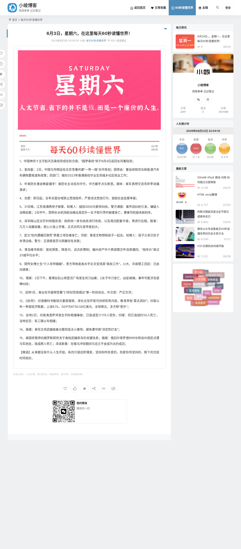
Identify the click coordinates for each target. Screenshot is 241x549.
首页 (14, 19)
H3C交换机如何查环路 (210, 245)
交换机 (203, 281)
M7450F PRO (214, 279)
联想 (189, 293)
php (217, 284)
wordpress (210, 296)
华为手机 (200, 272)
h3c (207, 281)
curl (219, 289)
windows (213, 301)
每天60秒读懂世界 (32, 19)
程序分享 (198, 303)
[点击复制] (208, 99)
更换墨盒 (212, 274)
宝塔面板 (194, 280)
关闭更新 (200, 293)
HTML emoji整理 (207, 194)
